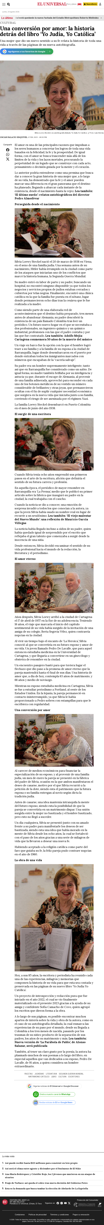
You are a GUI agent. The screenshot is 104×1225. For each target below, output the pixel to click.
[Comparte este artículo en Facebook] (7, 149)
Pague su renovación (81, 1214)
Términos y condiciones (59, 1214)
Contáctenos (20, 1214)
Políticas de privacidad (37, 1214)
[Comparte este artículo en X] (7, 159)
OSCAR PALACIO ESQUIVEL (13, 137)
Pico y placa (71, 4)
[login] (100, 4)
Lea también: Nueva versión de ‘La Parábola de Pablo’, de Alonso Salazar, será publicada (51, 1042)
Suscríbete (91, 4)
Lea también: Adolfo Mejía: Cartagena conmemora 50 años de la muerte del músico (53, 337)
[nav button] (4, 4)
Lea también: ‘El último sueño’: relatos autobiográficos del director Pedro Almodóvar (54, 194)
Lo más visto (8, 1156)
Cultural (8, 23)
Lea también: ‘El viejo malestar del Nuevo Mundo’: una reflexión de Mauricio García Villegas (53, 519)
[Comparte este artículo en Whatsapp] (7, 154)
